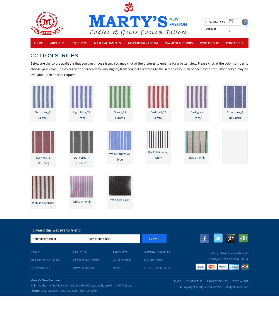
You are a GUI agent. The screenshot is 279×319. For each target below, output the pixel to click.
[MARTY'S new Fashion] (138, 35)
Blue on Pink (197, 158)
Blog (177, 281)
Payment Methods (179, 43)
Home (38, 43)
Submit (154, 239)
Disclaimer (240, 281)
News (117, 268)
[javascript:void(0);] (47, 34)
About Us (57, 43)
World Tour (209, 43)
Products (120, 252)
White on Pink (82, 202)
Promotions (153, 260)
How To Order (83, 268)
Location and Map (157, 268)
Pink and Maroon (43, 203)
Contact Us (234, 43)
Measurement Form (45, 260)
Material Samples (107, 43)
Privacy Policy (217, 281)
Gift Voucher (40, 268)
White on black (119, 200)
